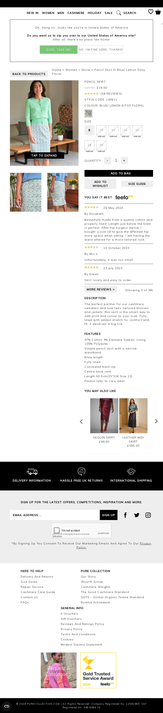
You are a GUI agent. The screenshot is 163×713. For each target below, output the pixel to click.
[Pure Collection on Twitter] (137, 515)
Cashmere (76, 13)
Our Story (88, 576)
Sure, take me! (58, 49)
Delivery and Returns (37, 576)
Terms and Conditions (78, 634)
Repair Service (32, 587)
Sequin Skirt (104, 437)
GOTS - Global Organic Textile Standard (112, 597)
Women (48, 13)
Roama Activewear (96, 602)
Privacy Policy (72, 629)
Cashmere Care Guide (38, 592)
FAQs (25, 602)
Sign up (108, 515)
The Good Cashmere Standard (105, 592)
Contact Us (29, 597)
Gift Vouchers (71, 619)
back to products (29, 74)
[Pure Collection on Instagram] (148, 515)
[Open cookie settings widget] (7, 706)
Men (61, 13)
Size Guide (29, 581)
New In (33, 13)
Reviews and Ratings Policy (82, 624)
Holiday (95, 13)
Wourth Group (92, 581)
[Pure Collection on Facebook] (125, 515)
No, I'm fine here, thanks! (101, 49)
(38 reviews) (110, 93)
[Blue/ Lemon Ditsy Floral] (88, 113)
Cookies (67, 639)
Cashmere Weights (96, 587)
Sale (109, 13)
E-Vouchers (70, 613)
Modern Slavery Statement (81, 644)
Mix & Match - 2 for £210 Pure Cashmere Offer (81, 3)
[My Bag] (158, 12)
